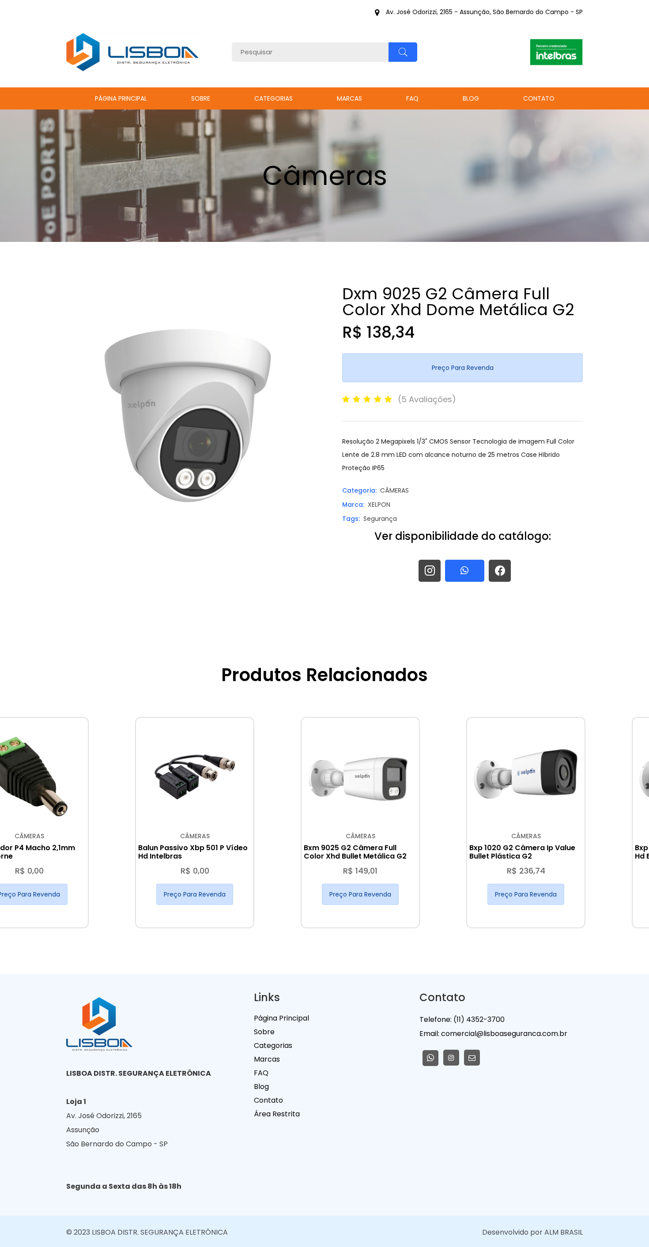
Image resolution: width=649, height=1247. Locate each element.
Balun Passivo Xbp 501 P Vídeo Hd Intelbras (193, 852)
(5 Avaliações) (427, 399)
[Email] (472, 1058)
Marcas (349, 98)
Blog (471, 98)
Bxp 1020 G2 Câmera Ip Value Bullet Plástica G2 (522, 852)
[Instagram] (451, 1058)
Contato (539, 98)
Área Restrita (277, 1114)
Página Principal (121, 98)
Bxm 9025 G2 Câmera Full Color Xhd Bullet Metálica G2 (355, 852)
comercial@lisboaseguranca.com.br (503, 1033)
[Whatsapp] (430, 1058)
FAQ (412, 98)
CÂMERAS (394, 490)
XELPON (379, 504)
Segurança (380, 518)
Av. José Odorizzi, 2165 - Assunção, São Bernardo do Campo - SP (484, 12)
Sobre (200, 98)
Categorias (273, 98)
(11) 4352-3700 (479, 1019)
